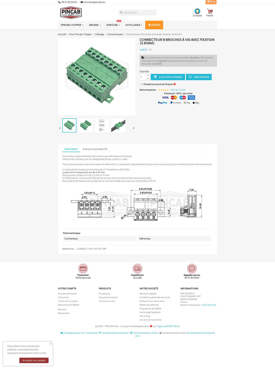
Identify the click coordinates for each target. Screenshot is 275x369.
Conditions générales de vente (155, 297)
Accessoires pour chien (145, 332)
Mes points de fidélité (68, 304)
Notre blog (145, 316)
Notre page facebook (150, 312)
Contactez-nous (107, 301)
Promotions (104, 293)
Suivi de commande (67, 293)
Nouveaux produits (108, 297)
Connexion (63, 297)
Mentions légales (148, 293)
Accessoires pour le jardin (115, 332)
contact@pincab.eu (94, 2)
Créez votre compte (68, 301)
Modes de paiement (149, 304)
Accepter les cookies (34, 360)
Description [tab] (71, 149)
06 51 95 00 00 (69, 2)
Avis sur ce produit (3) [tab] (95, 149)
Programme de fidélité (150, 308)
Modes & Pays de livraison (152, 301)
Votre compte (67, 288)
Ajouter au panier (168, 77)
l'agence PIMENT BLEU (168, 326)
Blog (212, 1)
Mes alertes (64, 313)
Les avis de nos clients (150, 319)
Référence (68, 248)
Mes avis (62, 309)
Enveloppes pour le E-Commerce (80, 332)
